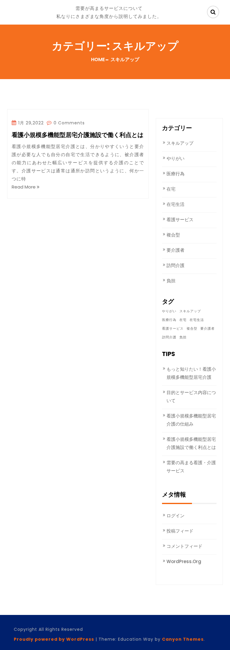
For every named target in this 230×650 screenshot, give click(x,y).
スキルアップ (180, 143)
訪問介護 (175, 265)
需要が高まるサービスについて (109, 8)
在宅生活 (175, 204)
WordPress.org (184, 561)
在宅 (171, 189)
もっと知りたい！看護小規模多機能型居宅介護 (191, 373)
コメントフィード (184, 546)
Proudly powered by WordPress (54, 639)
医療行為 (175, 174)
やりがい (175, 158)
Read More (24, 187)
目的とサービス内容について (191, 396)
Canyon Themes (183, 639)
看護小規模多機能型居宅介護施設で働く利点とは (77, 135)
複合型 (173, 235)
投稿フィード (180, 531)
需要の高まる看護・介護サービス (191, 466)
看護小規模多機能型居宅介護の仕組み (191, 420)
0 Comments (68, 123)
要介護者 (175, 250)
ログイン (175, 515)
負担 (171, 281)
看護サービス (180, 219)
